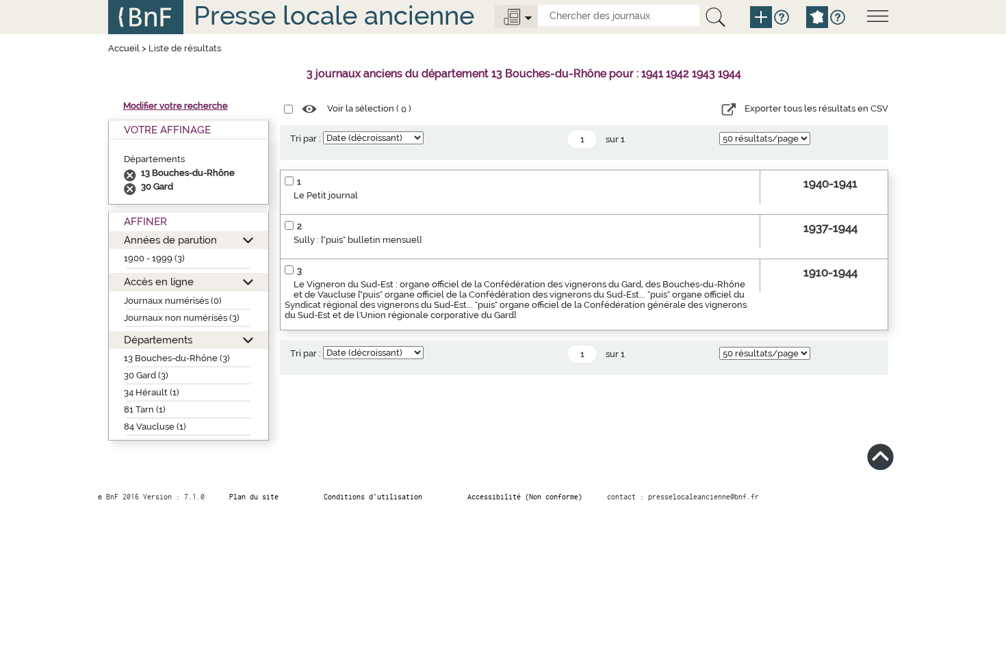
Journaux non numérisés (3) (182, 318)
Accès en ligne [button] (159, 281)
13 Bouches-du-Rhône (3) (177, 358)
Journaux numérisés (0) (173, 301)
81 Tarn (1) (145, 409)
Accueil (124, 48)
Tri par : (305, 138)
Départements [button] (158, 339)
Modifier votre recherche (175, 106)
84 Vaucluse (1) (155, 426)
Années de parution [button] (170, 240)
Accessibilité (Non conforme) (524, 497)
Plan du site (254, 497)
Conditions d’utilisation (373, 497)
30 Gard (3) (146, 375)
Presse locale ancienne (334, 15)
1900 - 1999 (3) (154, 258)
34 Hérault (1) (151, 392)
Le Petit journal (326, 195)
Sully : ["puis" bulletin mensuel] (358, 240)
